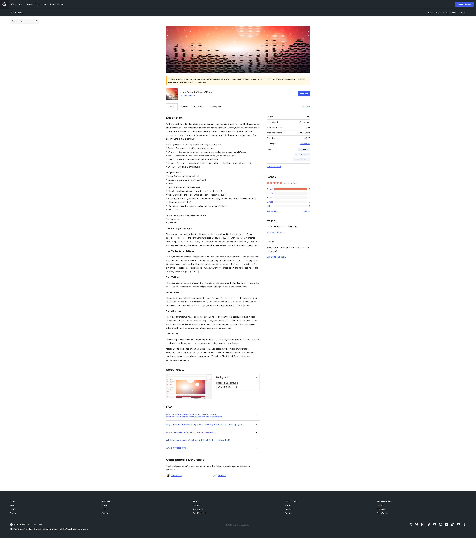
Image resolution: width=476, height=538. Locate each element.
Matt (380, 505)
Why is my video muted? (177, 448)
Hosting (13, 509)
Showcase (106, 501)
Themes (105, 505)
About (12, 501)
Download (303, 94)
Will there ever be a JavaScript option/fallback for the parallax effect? (198, 440)
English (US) (305, 144)
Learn (195, 501)
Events (288, 505)
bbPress (381, 509)
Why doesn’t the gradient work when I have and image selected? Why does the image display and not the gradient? (194, 415)
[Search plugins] (36, 21)
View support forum (276, 232)
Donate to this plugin (276, 257)
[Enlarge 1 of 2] (208, 377)
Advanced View (274, 166)
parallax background (301, 159)
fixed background (302, 154)
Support (306, 106)
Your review (272, 211)
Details (172, 106)
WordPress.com (384, 501)
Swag (288, 513)
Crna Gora (38, 525)
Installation (199, 106)
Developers (198, 509)
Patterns (105, 513)
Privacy (13, 513)
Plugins (104, 509)
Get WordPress (464, 4)
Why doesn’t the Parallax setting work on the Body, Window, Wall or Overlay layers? (204, 424)
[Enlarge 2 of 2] (256, 377)
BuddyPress (383, 513)
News (12, 505)
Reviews (184, 106)
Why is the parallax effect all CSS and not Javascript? (190, 432)
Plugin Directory (16, 12)
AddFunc (222, 475)
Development (216, 106)
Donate (289, 509)
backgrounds (304, 149)
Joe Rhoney (189, 95)
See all (307, 211)
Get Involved (290, 501)
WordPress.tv (200, 513)
